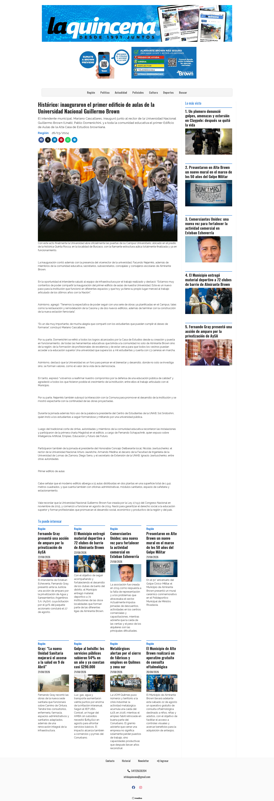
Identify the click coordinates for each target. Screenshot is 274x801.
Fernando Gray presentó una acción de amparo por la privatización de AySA (53, 542)
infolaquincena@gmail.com (137, 777)
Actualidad (121, 92)
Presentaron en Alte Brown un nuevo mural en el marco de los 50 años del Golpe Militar (161, 542)
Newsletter (143, 761)
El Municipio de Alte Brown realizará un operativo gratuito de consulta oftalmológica (161, 657)
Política (104, 92)
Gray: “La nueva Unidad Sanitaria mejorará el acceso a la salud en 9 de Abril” (52, 657)
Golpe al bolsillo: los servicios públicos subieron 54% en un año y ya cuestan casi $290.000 (89, 657)
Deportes (168, 92)
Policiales (138, 92)
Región (91, 92)
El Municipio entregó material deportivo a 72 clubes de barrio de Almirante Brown (89, 540)
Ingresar (164, 761)
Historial (126, 761)
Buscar (183, 92)
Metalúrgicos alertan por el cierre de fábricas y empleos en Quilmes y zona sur (125, 657)
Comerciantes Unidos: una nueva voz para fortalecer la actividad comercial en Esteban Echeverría (124, 545)
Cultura (153, 92)
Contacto (110, 761)
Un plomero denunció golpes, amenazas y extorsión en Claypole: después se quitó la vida (207, 118)
